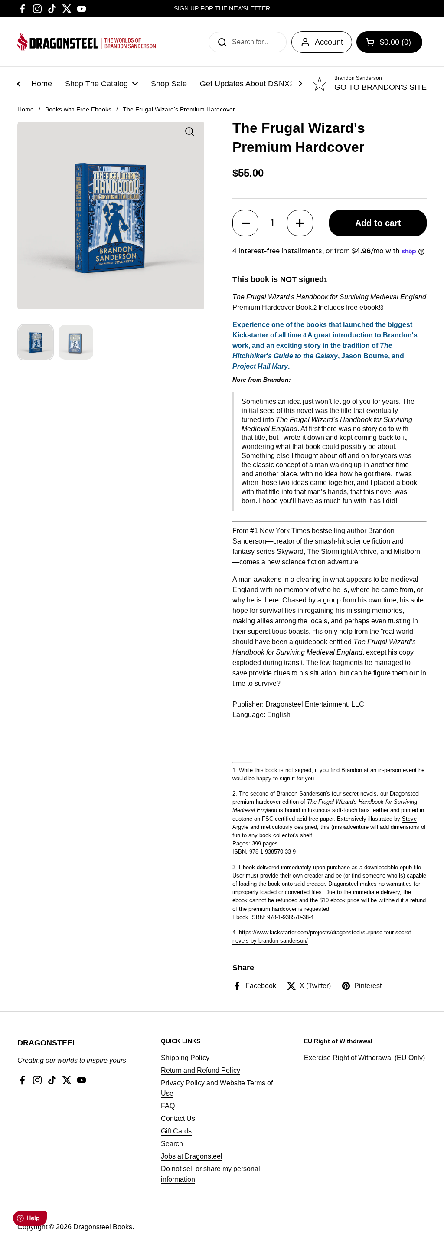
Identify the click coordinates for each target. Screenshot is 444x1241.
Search (172, 1143)
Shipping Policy (185, 1057)
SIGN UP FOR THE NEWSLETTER (222, 8)
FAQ (168, 1106)
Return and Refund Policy (200, 1070)
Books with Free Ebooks (78, 109)
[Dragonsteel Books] (86, 41)
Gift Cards (176, 1131)
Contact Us (178, 1118)
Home (25, 109)
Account (329, 42)
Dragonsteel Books (102, 1227)
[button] (245, 223)
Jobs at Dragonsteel (191, 1156)
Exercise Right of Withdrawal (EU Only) (364, 1057)
